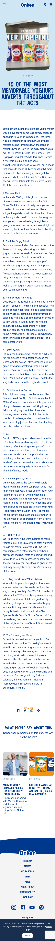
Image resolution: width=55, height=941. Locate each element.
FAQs (27, 876)
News (27, 881)
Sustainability (27, 892)
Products (27, 861)
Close (27, 936)
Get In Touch (27, 871)
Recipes (27, 866)
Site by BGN (27, 918)
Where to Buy (27, 887)
